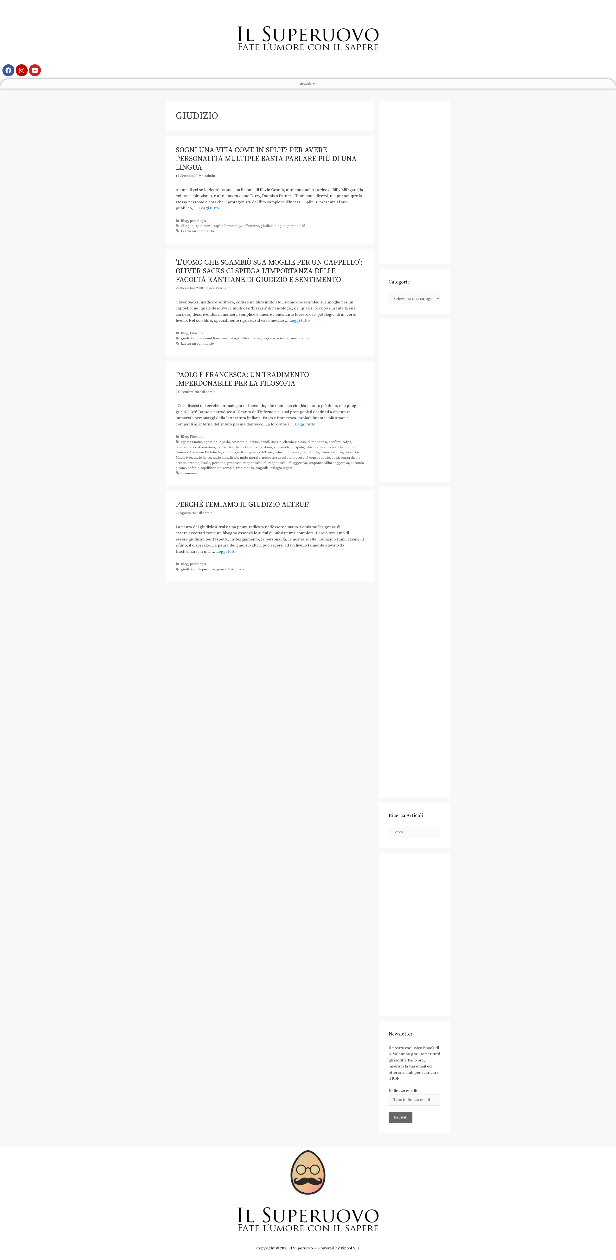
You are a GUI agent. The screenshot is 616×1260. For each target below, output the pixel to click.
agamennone (191, 442)
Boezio (276, 442)
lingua (280, 226)
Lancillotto (310, 452)
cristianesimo (204, 447)
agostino (211, 442)
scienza (282, 338)
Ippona (294, 452)
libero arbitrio (332, 452)
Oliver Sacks (251, 338)
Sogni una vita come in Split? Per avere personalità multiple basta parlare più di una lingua (266, 159)
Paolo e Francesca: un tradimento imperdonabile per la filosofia (242, 379)
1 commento (190, 473)
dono (268, 447)
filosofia (312, 447)
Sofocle (193, 468)
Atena (254, 442)
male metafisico (225, 458)
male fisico (202, 458)
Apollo (224, 442)
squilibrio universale (217, 468)
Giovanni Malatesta (205, 452)
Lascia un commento (197, 231)
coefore (335, 442)
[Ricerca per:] (414, 832)
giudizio (267, 226)
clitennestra (317, 442)
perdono (218, 463)
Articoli (305, 84)
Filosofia (197, 333)
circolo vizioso (294, 442)
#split (218, 226)
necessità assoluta (277, 458)
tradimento (245, 468)
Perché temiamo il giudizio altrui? (243, 504)
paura (221, 569)
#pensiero (203, 226)
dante (221, 447)
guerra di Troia (261, 452)
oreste (181, 463)
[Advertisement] (414, 182)
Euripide (297, 447)
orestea (193, 463)
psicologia (198, 221)
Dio (230, 447)
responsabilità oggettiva (287, 463)
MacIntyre (184, 458)
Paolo (205, 463)
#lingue (187, 226)
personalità (296, 226)
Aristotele (240, 442)
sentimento (299, 338)
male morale (250, 458)
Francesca (328, 447)
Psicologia (236, 569)
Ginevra (182, 452)
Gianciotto (346, 447)
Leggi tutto (209, 208)
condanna (184, 447)
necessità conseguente (311, 458)
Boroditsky (232, 226)
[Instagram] (22, 70)
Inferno (281, 452)
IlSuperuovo (205, 569)
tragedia (262, 468)
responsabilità (255, 463)
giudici (228, 452)
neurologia (231, 338)
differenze (251, 226)
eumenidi (281, 447)
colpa (346, 442)
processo (234, 463)
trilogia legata (281, 468)
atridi (265, 442)
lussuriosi (352, 452)
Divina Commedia (248, 447)
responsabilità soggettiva (329, 463)
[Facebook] (8, 70)
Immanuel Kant (207, 338)
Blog (184, 221)
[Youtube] (35, 70)
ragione (269, 338)
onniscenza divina (346, 458)
